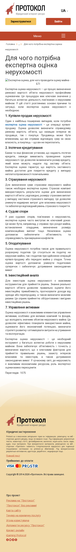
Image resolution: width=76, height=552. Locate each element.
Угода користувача (17, 520)
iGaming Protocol (16, 535)
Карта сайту (13, 510)
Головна (10, 44)
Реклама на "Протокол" (20, 500)
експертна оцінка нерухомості (23, 124)
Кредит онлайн (15, 530)
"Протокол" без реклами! (21, 505)
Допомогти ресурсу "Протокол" (25, 525)
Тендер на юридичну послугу (23, 515)
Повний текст (13, 455)
